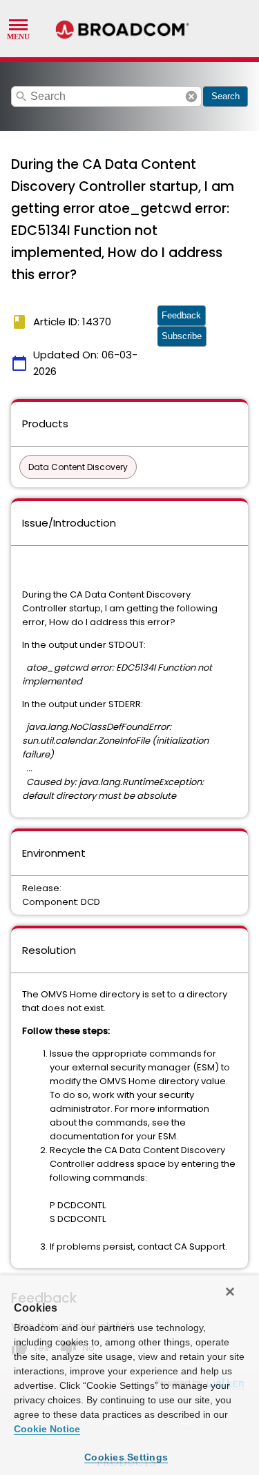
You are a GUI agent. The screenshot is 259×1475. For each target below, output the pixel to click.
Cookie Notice (47, 1428)
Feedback (181, 315)
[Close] (230, 1292)
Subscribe (182, 336)
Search (225, 96)
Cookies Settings (126, 1457)
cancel (191, 96)
